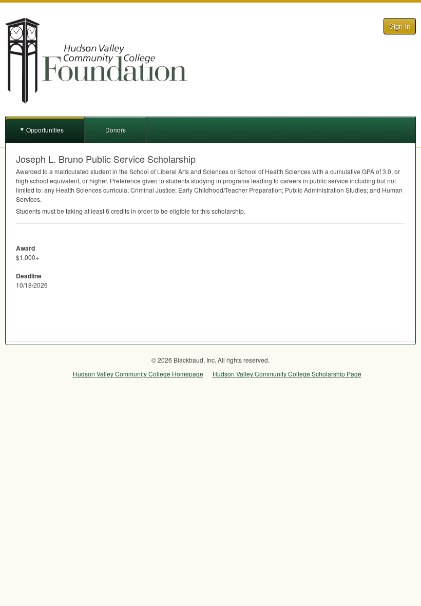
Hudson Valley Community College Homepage (138, 373)
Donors (115, 129)
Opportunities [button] (45, 129)
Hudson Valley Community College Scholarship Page (287, 373)
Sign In (399, 26)
